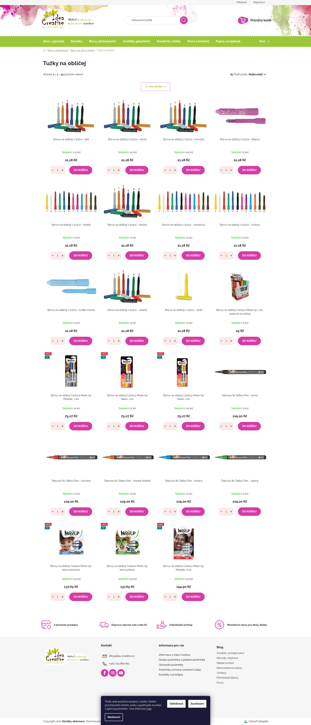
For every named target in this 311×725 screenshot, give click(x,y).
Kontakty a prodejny (171, 674)
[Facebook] (104, 673)
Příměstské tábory (228, 677)
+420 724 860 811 (119, 663)
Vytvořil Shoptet (258, 721)
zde (149, 708)
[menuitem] (53, 41)
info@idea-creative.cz (122, 656)
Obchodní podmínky (171, 664)
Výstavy (221, 672)
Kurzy (220, 682)
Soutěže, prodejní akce (230, 653)
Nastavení (114, 717)
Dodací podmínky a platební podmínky (182, 659)
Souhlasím (197, 703)
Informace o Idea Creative (174, 654)
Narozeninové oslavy (229, 667)
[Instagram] (113, 673)
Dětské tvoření (225, 663)
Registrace (259, 2)
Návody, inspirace (227, 658)
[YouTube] (121, 673)
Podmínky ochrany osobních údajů (180, 669)
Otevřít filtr (155, 86)
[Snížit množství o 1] (52, 170)
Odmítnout (176, 703)
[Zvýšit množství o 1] (62, 170)
